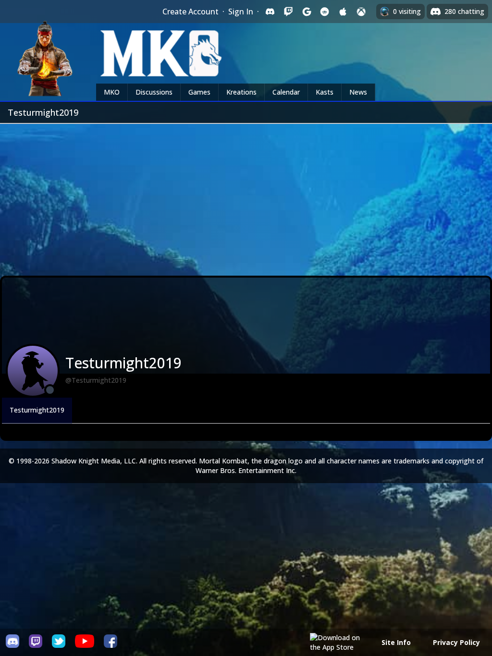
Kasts (324, 92)
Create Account (190, 11)
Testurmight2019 (37, 409)
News (358, 92)
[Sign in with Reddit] (325, 11)
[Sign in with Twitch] (288, 11)
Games (199, 92)
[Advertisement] (246, 196)
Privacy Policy (456, 642)
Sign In (240, 11)
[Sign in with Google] (306, 11)
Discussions (153, 92)
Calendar (286, 92)
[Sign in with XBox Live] (361, 11)
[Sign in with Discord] (270, 11)
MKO (112, 92)
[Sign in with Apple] (343, 11)
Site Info (396, 642)
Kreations (241, 92)
